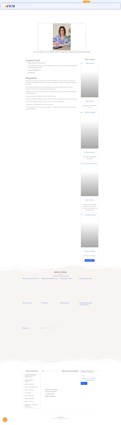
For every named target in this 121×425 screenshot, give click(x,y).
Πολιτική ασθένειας (29, 401)
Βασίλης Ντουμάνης (89, 200)
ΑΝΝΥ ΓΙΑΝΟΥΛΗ (90, 101)
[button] (114, 6)
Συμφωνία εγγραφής (29, 384)
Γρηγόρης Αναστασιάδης (89, 251)
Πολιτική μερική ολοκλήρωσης (31, 387)
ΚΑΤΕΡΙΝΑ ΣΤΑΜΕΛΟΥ (89, 152)
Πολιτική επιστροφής (29, 395)
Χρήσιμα (78, 6)
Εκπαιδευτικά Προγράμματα (51, 6)
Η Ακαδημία (39, 6)
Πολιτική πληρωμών (29, 389)
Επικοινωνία (86, 6)
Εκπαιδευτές (71, 6)
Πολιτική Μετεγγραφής (30, 398)
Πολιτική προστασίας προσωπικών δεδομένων (60, 418)
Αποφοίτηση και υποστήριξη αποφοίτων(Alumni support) (31, 406)
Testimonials (64, 6)
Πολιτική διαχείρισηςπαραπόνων (29, 380)
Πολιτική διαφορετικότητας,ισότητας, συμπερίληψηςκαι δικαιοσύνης (31, 376)
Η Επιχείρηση (28, 392)
